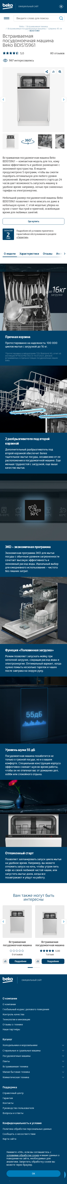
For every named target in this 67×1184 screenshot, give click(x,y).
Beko (21, 26)
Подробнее (20, 961)
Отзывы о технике (13, 1024)
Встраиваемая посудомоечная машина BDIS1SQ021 (49, 945)
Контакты (8, 1103)
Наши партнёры (11, 1029)
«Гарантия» (22, 237)
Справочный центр (13, 1093)
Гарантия (8, 1098)
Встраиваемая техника (37, 26)
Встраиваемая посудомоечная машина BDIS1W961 (17, 945)
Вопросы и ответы (13, 1113)
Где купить (33, 221)
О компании (9, 1004)
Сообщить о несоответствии (19, 1133)
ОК (33, 1173)
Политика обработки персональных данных (27, 1128)
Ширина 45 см (55, 28)
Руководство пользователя (18, 1108)
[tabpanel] (17, 934)
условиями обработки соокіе (23, 1155)
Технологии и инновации (16, 1019)
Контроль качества (13, 1014)
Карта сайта (9, 1138)
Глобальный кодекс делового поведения (26, 1009)
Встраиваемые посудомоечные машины (27, 28)
